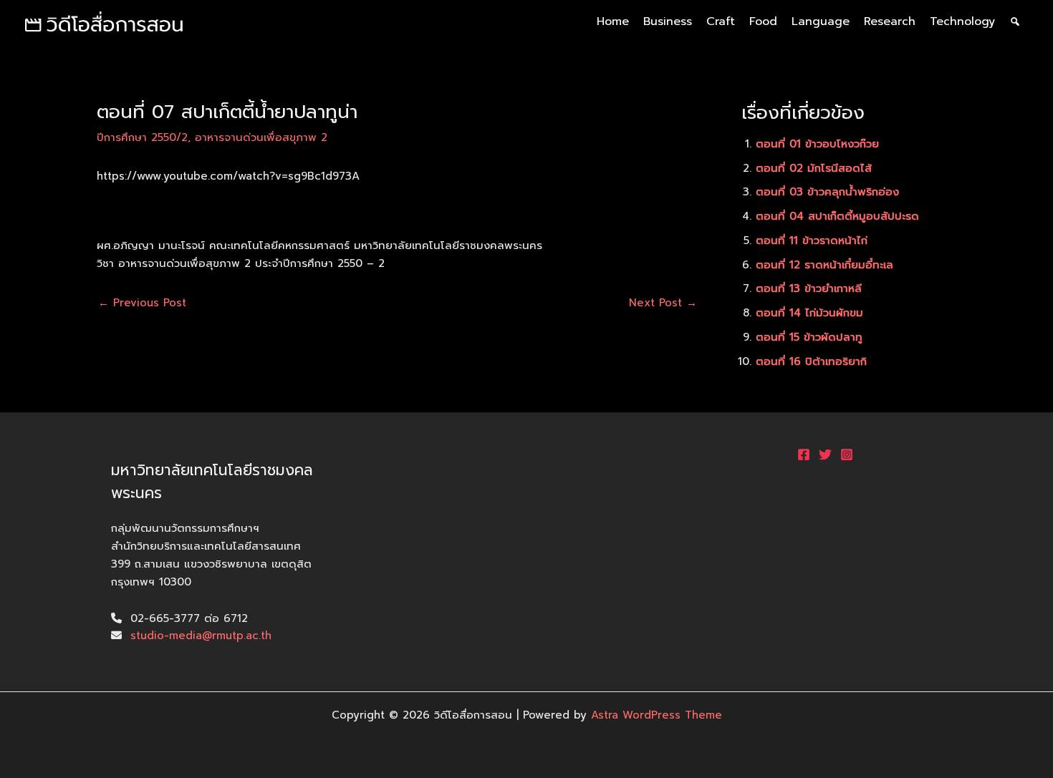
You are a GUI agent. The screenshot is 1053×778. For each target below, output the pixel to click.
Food (763, 21)
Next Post (663, 303)
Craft (720, 21)
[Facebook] (803, 454)
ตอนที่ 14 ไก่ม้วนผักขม (809, 313)
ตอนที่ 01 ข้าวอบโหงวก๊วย (817, 144)
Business (667, 21)
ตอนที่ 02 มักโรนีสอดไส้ (814, 168)
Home (613, 21)
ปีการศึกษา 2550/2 (142, 137)
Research (889, 21)
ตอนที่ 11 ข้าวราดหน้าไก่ (811, 240)
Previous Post (142, 303)
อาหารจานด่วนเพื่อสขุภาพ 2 (261, 137)
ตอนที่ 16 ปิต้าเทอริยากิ (811, 361)
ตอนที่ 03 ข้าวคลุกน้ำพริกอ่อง (827, 192)
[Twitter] (825, 454)
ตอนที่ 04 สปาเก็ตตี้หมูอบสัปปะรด (837, 216)
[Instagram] (846, 454)
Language (821, 21)
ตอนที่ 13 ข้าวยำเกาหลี (809, 288)
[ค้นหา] (1015, 21)
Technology (962, 21)
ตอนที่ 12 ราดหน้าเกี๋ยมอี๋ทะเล (824, 265)
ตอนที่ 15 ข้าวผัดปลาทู (809, 337)
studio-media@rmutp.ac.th (200, 635)
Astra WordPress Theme (656, 715)
